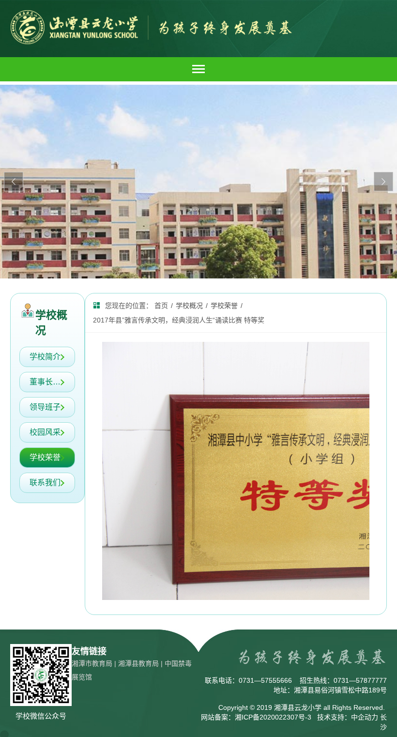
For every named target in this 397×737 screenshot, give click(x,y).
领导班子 (45, 407)
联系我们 (45, 482)
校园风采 (45, 432)
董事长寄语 (49, 382)
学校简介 (45, 357)
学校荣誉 (45, 457)
